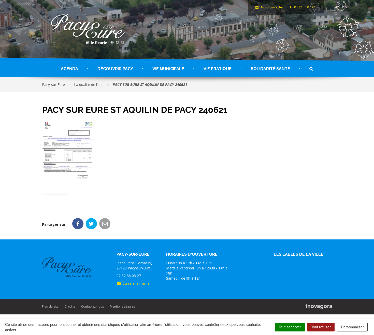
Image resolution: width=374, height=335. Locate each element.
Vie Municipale (168, 68)
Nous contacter (271, 7)
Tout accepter (290, 327)
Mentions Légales (122, 306)
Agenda (69, 68)
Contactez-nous (92, 306)
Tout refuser (321, 327)
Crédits (70, 306)
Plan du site (50, 306)
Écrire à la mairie (136, 283)
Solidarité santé (270, 68)
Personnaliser (352, 327)
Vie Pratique (218, 68)
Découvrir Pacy (115, 68)
